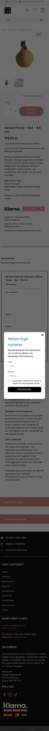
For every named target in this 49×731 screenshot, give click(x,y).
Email (10, 362)
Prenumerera (24, 389)
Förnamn (11, 372)
